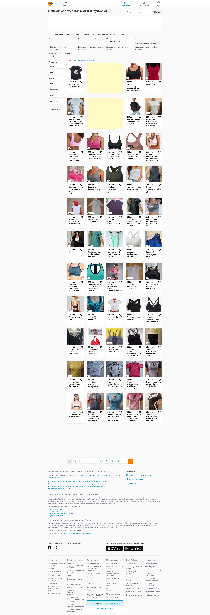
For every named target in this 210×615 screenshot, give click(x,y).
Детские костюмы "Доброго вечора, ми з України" (95, 568)
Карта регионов (151, 563)
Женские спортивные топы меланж (60, 484)
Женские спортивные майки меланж (91, 481)
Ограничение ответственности (151, 579)
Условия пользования (150, 584)
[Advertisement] (105, 22)
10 (124, 461)
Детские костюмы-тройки (94, 578)
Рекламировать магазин (86, 60)
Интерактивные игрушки (132, 584)
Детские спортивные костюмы (134, 596)
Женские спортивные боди (145, 43)
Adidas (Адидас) (87, 533)
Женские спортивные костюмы (56, 564)
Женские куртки (54, 560)
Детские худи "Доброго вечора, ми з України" (75, 599)
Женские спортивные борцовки (90, 39)
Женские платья (54, 568)
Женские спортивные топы (59, 39)
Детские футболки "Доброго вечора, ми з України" (95, 589)
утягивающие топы (56, 516)
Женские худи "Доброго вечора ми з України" (75, 565)
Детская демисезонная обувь (75, 605)
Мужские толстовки (113, 594)
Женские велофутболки (144, 39)
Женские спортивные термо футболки (89, 484)
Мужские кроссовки (114, 560)
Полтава (51, 478)
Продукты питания (133, 563)
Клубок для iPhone (152, 592)
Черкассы (70, 475)
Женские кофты (54, 594)
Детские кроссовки (133, 588)
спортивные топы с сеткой (59, 518)
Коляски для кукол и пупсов (134, 567)
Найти (157, 12)
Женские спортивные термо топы (59, 489)
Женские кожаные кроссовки (55, 579)
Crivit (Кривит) (76, 533)
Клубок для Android (152, 595)
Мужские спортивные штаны (114, 590)
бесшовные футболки (57, 509)
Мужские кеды (112, 563)
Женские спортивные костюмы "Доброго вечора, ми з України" (75, 573)
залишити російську (105, 608)
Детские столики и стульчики (74, 610)
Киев (99, 475)
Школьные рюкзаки (133, 592)
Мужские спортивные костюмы (114, 567)
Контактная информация (150, 574)
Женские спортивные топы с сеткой (60, 55)
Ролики (128, 580)
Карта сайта (150, 560)
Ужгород (60, 478)
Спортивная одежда (99, 34)
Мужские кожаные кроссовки (113, 579)
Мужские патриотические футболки (112, 573)
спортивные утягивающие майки (61, 514)
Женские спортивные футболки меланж (89, 486)
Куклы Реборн (131, 560)
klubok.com (50, 3)
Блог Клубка (150, 567)
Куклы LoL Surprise (74, 587)
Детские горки (92, 560)
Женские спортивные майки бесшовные (62, 481)
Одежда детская (93, 573)
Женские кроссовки (75, 560)
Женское (69, 34)
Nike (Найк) (67, 533)
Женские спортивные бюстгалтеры (57, 48)
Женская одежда (82, 34)
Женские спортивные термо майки (60, 486)
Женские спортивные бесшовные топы (114, 40)
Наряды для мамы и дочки (75, 580)
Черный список (54, 109)
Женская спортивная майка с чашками (146, 48)
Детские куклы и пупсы (132, 572)
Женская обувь (54, 575)
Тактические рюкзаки (56, 597)
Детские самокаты (74, 584)
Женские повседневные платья (53, 588)
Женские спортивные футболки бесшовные (90, 48)
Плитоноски (52, 583)
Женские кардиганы (56, 572)
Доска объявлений (55, 34)
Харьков (107, 475)
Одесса (115, 475)
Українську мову (114, 603)
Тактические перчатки (111, 584)
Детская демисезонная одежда (73, 592)
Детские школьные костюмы (94, 583)
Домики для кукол (94, 563)
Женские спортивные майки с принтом (118, 48)
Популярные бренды (153, 570)
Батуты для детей (133, 577)
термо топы (54, 512)
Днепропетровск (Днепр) (85, 475)
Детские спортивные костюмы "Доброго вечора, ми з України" (95, 596)
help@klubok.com (152, 588)
